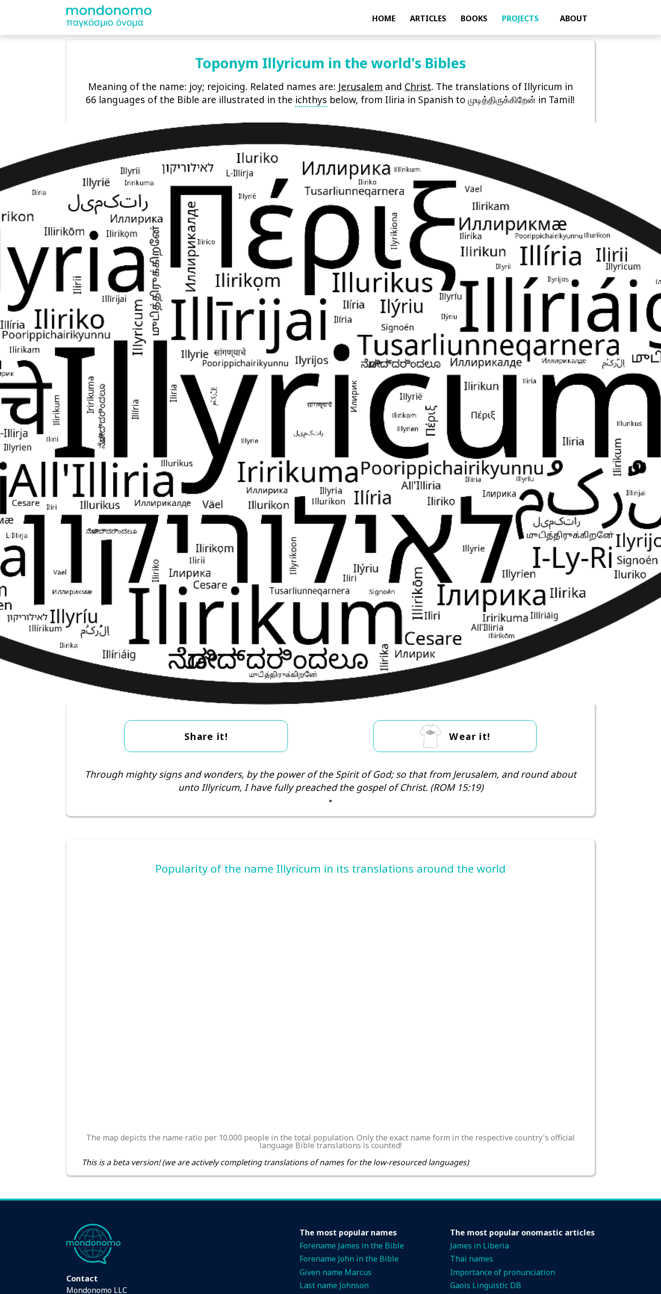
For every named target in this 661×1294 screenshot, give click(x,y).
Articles (428, 18)
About (573, 18)
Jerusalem (360, 86)
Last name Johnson (334, 1285)
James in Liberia (479, 1245)
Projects (520, 18)
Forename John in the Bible (349, 1258)
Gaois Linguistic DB (485, 1285)
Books (474, 18)
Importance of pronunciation (502, 1272)
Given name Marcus (336, 1272)
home (383, 18)
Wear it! (469, 736)
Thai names (471, 1258)
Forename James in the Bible (352, 1245)
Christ (418, 86)
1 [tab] (330, 801)
